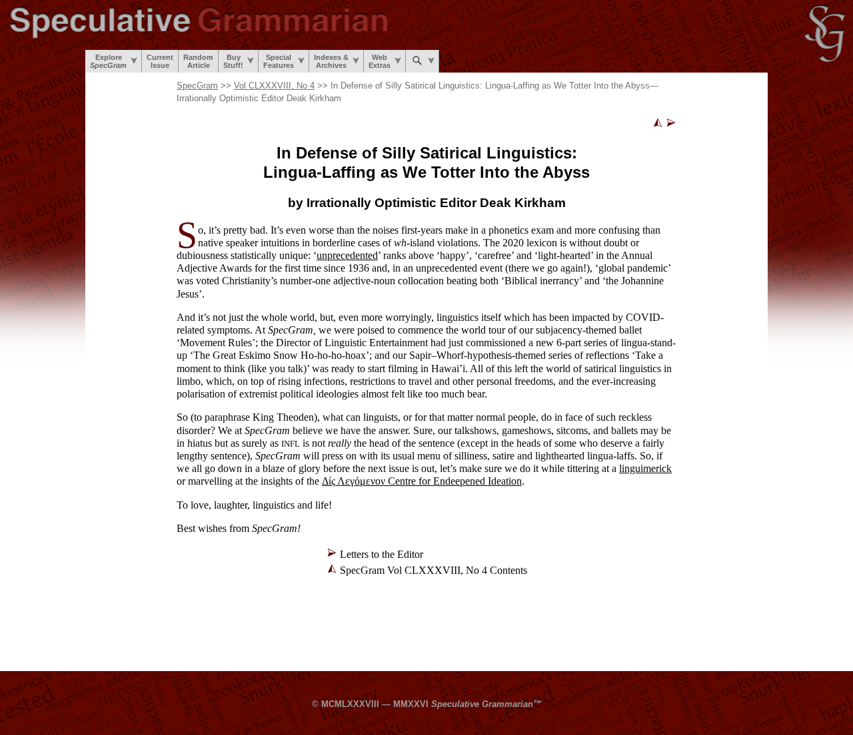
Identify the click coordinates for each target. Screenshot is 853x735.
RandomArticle (198, 61)
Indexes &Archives (331, 61)
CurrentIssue (160, 61)
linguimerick (645, 468)
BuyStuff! (233, 61)
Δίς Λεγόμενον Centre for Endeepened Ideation (422, 481)
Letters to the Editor (381, 554)
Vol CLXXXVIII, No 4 (274, 86)
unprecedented (347, 255)
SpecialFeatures (278, 61)
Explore (108, 61)
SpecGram (197, 86)
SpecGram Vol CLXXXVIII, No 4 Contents (433, 570)
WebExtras (380, 61)
